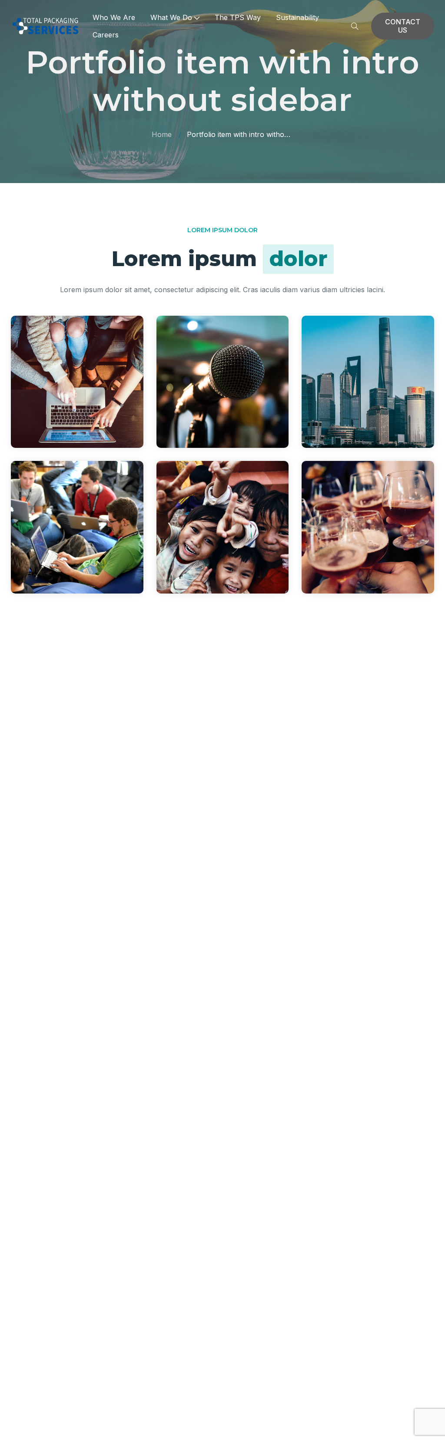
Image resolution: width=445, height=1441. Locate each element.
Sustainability (297, 17)
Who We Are (114, 17)
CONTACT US (402, 25)
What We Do (171, 17)
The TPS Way (238, 17)
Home (162, 134)
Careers (106, 34)
